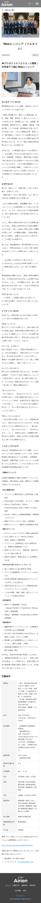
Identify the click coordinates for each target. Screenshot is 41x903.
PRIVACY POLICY (20, 895)
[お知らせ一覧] (3, 10)
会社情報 (18, 890)
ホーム (8, 885)
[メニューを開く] (37, 4)
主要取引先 (15, 885)
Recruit (35, 55)
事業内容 (32, 885)
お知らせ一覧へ (10, 10)
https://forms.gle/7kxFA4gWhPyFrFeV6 (17, 845)
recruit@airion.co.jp (25, 862)
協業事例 (24, 885)
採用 (24, 890)
